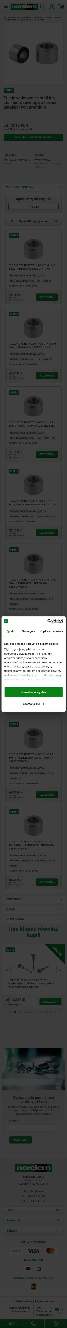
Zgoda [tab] (10, 631)
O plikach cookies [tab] (51, 631)
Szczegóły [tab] (28, 631)
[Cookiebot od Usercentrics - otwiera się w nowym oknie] (48, 621)
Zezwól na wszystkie (33, 692)
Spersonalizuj (31, 703)
